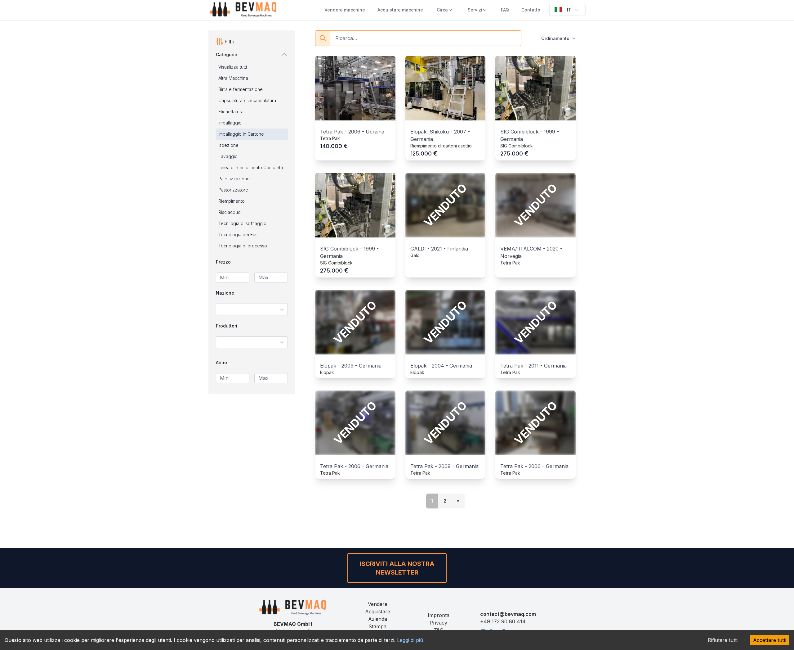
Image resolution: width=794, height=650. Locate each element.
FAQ (505, 9)
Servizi (475, 9)
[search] (322, 38)
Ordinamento (555, 38)
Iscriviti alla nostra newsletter (397, 568)
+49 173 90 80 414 (503, 621)
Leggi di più (410, 640)
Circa (442, 9)
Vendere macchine (344, 9)
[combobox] (220, 309)
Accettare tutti (769, 640)
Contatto (530, 9)
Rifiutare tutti (723, 640)
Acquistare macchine (400, 9)
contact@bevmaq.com (508, 614)
